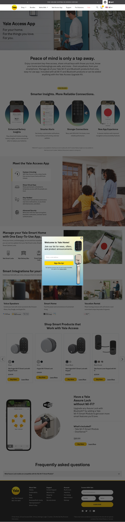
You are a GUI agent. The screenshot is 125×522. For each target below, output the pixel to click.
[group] (62, 2)
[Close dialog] (81, 238)
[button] (97, 7)
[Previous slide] (27, 2)
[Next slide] (97, 2)
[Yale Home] (14, 7)
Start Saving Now (80, 2)
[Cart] (101, 7)
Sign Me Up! (59, 263)
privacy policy (63, 269)
